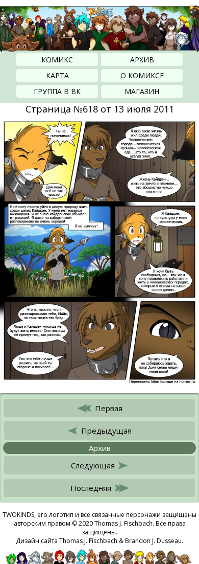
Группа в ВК (57, 91)
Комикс (57, 59)
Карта (57, 75)
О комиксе (142, 75)
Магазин (142, 91)
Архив (142, 59)
